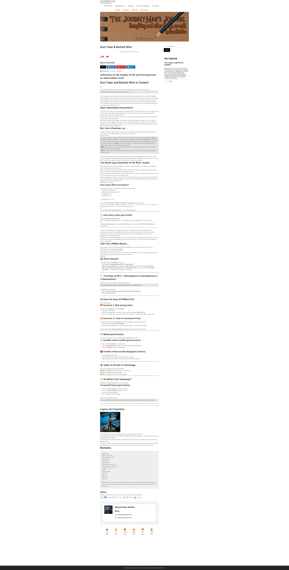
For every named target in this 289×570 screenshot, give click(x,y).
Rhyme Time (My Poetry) (143, 5)
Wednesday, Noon (120, 5)
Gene (137, 51)
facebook (112, 67)
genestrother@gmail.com (125, 514)
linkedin (132, 67)
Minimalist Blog (152, 567)
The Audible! (155, 5)
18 (146, 139)
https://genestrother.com (125, 517)
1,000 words (130, 5)
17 (153, 138)
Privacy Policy (144, 9)
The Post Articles (108, 5)
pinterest (122, 67)
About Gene (126, 9)
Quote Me (117, 9)
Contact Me (135, 9)
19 (116, 143)
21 (102, 150)
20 (102, 147)
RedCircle (170, 81)
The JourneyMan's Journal (107, 1)
